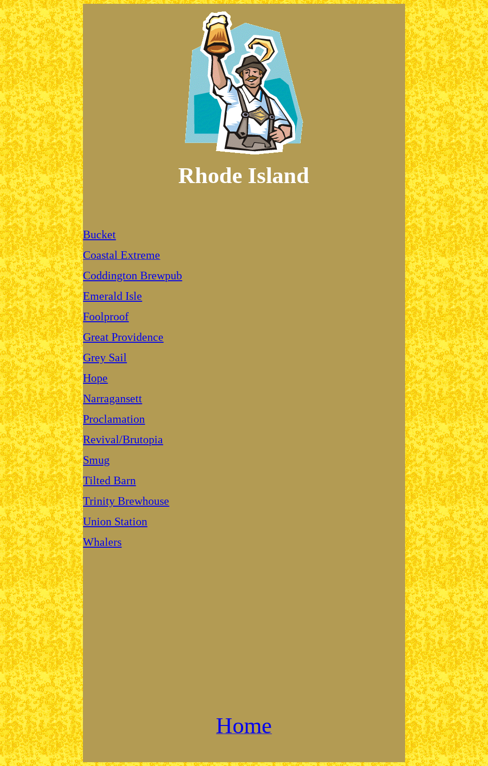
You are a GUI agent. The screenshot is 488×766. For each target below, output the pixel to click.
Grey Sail (105, 357)
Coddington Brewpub (132, 275)
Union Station (115, 521)
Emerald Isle (112, 296)
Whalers (102, 542)
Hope (95, 378)
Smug (96, 460)
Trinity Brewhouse (126, 501)
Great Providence (123, 337)
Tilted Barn (109, 480)
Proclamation (114, 419)
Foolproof (106, 316)
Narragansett (112, 398)
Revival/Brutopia (123, 439)
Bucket (99, 234)
